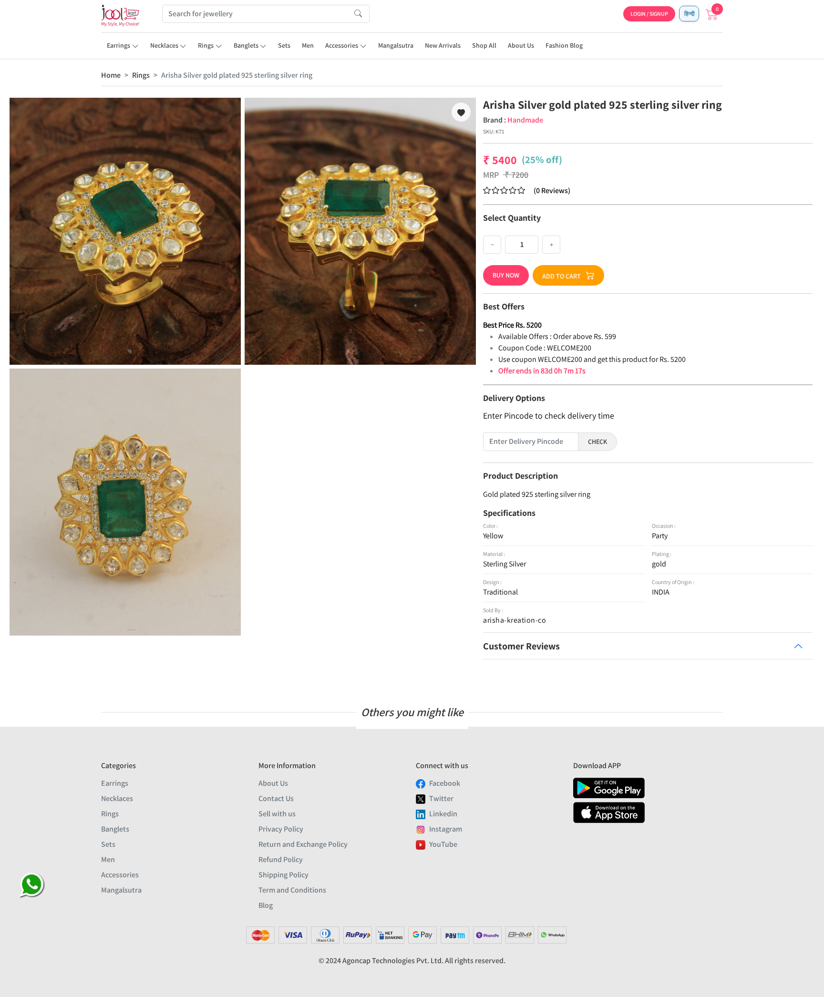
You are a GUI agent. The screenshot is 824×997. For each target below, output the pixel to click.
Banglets (246, 45)
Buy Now (506, 275)
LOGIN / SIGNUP (649, 13)
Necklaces (164, 45)
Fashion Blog (564, 45)
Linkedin (443, 814)
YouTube (443, 844)
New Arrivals (443, 45)
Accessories (341, 45)
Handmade (525, 120)
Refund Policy (280, 859)
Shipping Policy (283, 875)
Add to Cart (561, 276)
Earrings (118, 45)
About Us (521, 45)
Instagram (445, 829)
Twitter (441, 798)
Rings (206, 45)
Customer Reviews (521, 646)
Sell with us (277, 814)
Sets (284, 45)
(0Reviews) (552, 190)
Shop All (484, 45)
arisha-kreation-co (514, 620)
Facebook (444, 783)
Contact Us (276, 798)
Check (597, 441)
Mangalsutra (395, 45)
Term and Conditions (292, 890)
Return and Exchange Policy (303, 844)
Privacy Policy (280, 829)
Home (111, 75)
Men (308, 45)
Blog (265, 905)
